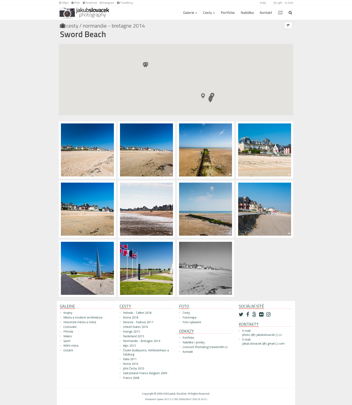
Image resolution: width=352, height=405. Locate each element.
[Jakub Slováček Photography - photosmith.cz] (84, 11)
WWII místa (70, 345)
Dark (290, 2)
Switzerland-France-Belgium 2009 (145, 373)
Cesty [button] (208, 12)
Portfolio (228, 12)
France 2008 (131, 378)
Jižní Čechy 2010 (133, 368)
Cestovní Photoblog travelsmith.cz (205, 347)
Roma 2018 (130, 317)
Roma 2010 (130, 364)
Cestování (69, 327)
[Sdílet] (288, 25)
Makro (67, 336)
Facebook (91, 2)
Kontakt (266, 12)
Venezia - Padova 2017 (138, 322)
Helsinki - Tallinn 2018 (137, 313)
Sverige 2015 (131, 331)
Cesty (72, 26)
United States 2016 (135, 327)
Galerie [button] (189, 12)
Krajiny (67, 313)
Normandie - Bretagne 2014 (114, 26)
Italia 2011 (130, 359)
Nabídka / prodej (194, 342)
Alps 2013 (129, 345)
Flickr (77, 2)
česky (263, 2)
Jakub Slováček (177, 393)
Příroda (68, 331)
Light (279, 2)
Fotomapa (189, 317)
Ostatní (68, 350)
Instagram (108, 2)
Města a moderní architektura (82, 317)
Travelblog (126, 2)
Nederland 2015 (133, 336)
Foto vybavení (192, 322)
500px (65, 2)
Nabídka (247, 12)
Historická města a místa (79, 322)
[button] (210, 99)
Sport (66, 341)
